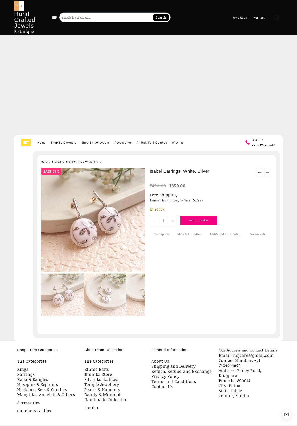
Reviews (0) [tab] (257, 234)
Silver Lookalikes (101, 379)
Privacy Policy (166, 376)
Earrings (26, 374)
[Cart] (276, 17)
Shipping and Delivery (174, 366)
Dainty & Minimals (103, 394)
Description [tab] (161, 234)
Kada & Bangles (32, 379)
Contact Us (162, 386)
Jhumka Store (98, 374)
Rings (22, 369)
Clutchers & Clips (34, 410)
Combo (91, 407)
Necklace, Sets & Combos (42, 389)
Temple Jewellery (101, 384)
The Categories (31, 361)
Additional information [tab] (225, 234)
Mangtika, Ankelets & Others (46, 394)
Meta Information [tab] (189, 234)
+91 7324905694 (264, 145)
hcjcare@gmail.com (253, 355)
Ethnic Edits (96, 369)
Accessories (28, 402)
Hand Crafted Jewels (24, 20)
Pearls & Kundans (102, 389)
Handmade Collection (106, 399)
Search (161, 17)
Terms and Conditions (174, 381)
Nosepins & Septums (37, 384)
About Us (160, 361)
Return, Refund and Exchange (182, 371)
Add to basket (198, 220)
